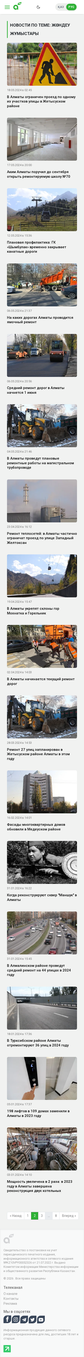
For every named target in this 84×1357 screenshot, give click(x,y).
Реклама (10, 1303)
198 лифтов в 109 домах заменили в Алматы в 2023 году (38, 1113)
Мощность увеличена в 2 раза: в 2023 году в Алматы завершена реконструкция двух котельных (39, 1186)
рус (71, 7)
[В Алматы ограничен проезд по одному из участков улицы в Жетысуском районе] (42, 65)
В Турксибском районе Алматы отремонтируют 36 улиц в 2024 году (38, 1042)
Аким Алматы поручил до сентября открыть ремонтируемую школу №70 (38, 174)
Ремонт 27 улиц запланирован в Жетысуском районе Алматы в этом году (38, 754)
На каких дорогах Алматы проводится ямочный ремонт (40, 319)
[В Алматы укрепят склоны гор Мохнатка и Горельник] (42, 577)
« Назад (16, 1216)
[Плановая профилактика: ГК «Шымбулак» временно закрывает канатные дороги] (42, 211)
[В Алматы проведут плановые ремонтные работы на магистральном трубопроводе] (42, 427)
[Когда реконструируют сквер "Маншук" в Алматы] (42, 863)
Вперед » (69, 1216)
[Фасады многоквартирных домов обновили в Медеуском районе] (42, 793)
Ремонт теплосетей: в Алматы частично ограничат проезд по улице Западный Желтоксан (42, 538)
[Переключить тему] (38, 7)
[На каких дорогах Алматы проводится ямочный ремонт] (42, 285)
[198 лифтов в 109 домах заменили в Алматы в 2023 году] (42, 1079)
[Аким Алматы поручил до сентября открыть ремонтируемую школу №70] (42, 140)
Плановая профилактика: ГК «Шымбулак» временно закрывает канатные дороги (36, 247)
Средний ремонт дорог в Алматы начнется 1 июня (35, 390)
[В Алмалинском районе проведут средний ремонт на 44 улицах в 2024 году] (42, 934)
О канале (11, 1294)
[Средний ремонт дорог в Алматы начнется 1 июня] (42, 356)
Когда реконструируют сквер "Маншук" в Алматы (42, 897)
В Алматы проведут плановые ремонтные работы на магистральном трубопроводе (40, 463)
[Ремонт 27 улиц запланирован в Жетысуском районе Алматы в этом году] (42, 718)
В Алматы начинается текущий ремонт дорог (41, 681)
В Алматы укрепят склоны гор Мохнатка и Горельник (33, 610)
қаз (61, 7)
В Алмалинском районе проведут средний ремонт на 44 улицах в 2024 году (39, 970)
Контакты (11, 1298)
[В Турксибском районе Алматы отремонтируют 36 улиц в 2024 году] (42, 1009)
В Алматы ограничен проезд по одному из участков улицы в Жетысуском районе (41, 101)
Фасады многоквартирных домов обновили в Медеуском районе (36, 826)
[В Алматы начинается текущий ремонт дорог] (42, 647)
